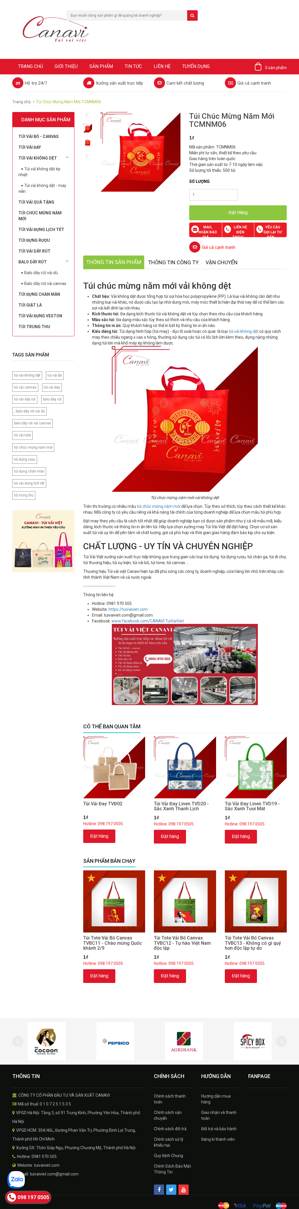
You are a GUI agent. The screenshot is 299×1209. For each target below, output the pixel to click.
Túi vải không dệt (37, 158)
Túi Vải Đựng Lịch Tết (41, 229)
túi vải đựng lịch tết (29, 483)
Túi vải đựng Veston (40, 316)
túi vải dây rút (25, 399)
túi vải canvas (25, 387)
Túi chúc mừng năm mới (40, 216)
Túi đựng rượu (34, 240)
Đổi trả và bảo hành (219, 1128)
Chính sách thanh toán (170, 1099)
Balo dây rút (32, 262)
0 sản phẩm (276, 67)
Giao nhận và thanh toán (219, 1115)
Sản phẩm (101, 66)
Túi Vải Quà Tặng (36, 202)
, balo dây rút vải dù (29, 411)
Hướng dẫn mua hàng (216, 1099)
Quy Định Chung (168, 1155)
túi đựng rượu (24, 459)
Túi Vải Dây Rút (34, 251)
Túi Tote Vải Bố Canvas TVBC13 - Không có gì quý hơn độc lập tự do (253, 943)
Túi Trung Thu (34, 326)
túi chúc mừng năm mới (33, 447)
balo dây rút (52, 399)
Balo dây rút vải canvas (45, 283)
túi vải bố (55, 375)
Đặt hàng (99, 836)
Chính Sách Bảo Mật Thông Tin (172, 1169)
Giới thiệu (66, 66)
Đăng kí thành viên (218, 1139)
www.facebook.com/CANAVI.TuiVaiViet (148, 621)
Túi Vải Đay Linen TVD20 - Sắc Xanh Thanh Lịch (181, 806)
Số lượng (199, 181)
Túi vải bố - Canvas (38, 136)
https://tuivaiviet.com (128, 609)
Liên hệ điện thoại (239, 232)
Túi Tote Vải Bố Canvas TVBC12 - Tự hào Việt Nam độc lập (182, 943)
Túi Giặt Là (30, 305)
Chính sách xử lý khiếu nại (168, 1142)
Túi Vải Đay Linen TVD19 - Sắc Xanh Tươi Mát (252, 806)
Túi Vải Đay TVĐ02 (102, 803)
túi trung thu (24, 495)
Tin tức (133, 66)
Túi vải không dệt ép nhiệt (39, 172)
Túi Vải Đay (29, 147)
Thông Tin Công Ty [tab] (173, 262)
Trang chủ (30, 66)
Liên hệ (162, 66)
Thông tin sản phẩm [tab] (113, 262)
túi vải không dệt (27, 375)
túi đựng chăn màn (29, 471)
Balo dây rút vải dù (41, 272)
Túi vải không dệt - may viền (42, 188)
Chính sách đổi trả (170, 1128)
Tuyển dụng (196, 66)
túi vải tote (22, 435)
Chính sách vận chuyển (168, 1115)
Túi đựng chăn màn (39, 294)
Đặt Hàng (238, 212)
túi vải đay (52, 387)
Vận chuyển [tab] (222, 262)
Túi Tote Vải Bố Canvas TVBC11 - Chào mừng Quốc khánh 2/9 (112, 943)
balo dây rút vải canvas (32, 423)
